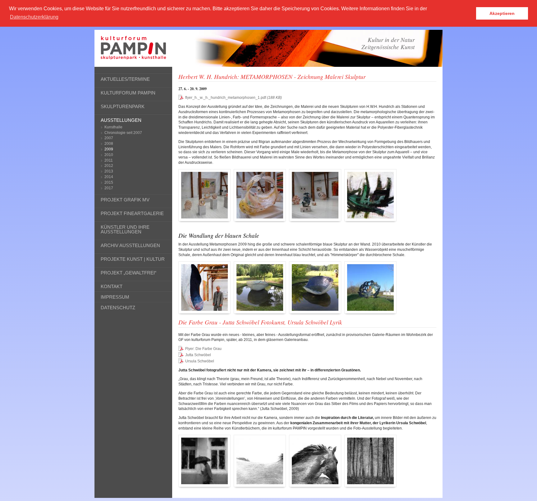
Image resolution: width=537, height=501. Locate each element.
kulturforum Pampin (128, 92)
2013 (108, 171)
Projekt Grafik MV (125, 199)
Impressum (115, 297)
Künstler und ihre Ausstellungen (125, 229)
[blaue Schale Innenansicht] (315, 287)
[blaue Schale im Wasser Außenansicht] (259, 287)
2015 (108, 182)
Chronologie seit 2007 (123, 133)
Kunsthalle (113, 127)
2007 (108, 138)
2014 (108, 177)
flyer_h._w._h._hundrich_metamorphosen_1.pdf (233, 97)
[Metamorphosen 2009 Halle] (204, 195)
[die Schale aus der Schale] (370, 287)
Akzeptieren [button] (502, 13)
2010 (108, 155)
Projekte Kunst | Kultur (133, 259)
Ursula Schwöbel (199, 361)
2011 (108, 160)
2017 (108, 188)
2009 (108, 149)
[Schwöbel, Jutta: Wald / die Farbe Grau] (370, 461)
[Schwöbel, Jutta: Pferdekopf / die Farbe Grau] (315, 461)
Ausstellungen (121, 120)
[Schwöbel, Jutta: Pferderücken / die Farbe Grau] (259, 461)
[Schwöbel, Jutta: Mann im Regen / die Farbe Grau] (204, 461)
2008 (108, 143)
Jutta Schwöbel (198, 355)
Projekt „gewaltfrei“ (128, 272)
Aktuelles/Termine (125, 79)
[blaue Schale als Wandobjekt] (204, 287)
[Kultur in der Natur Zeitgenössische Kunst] (133, 57)
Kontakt (111, 286)
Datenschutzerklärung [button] (34, 17)
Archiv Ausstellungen (130, 245)
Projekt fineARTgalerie (132, 213)
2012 (108, 165)
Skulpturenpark (123, 106)
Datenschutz (118, 307)
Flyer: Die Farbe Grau (203, 349)
